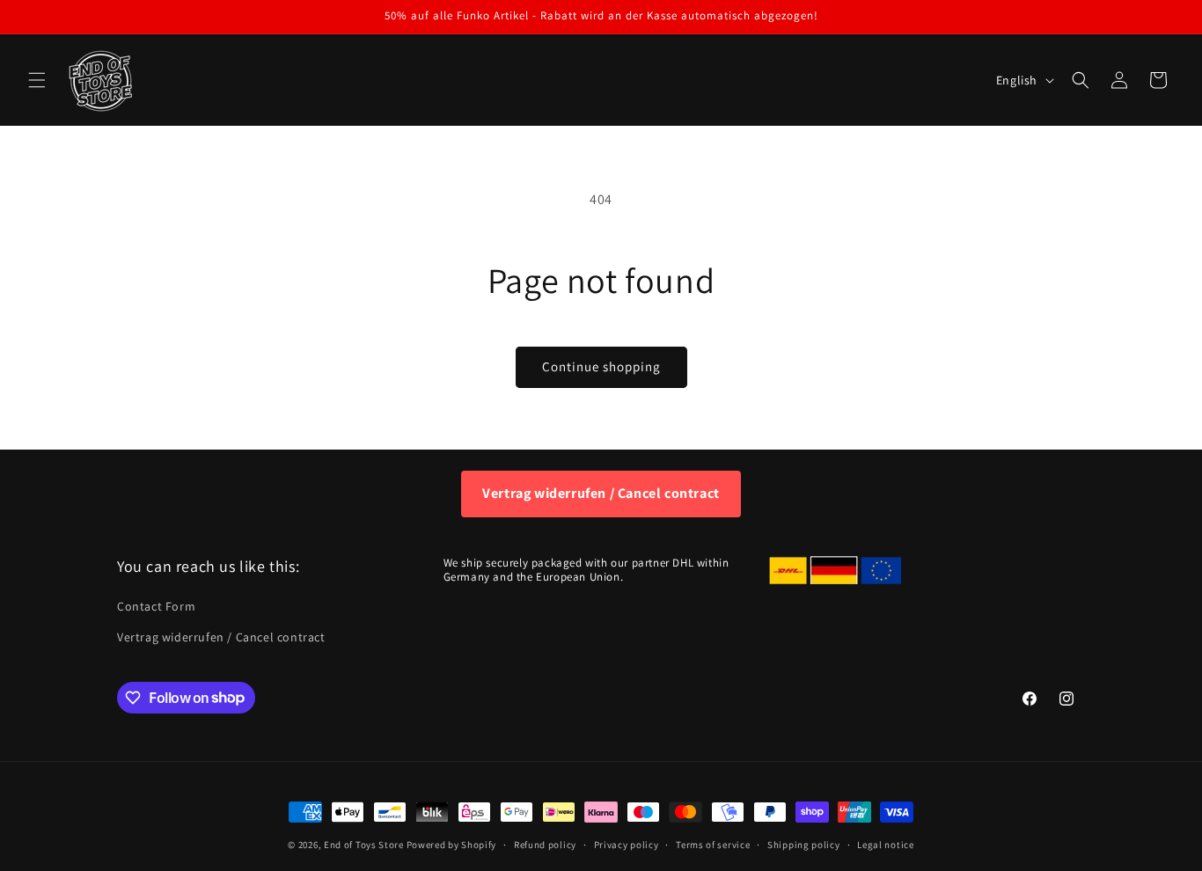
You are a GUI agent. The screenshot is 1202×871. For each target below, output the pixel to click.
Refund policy (545, 844)
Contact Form (156, 606)
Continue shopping (601, 366)
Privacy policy (626, 844)
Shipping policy (803, 844)
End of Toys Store (364, 844)
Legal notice (885, 844)
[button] (37, 80)
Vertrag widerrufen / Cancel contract (601, 493)
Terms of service (713, 844)
